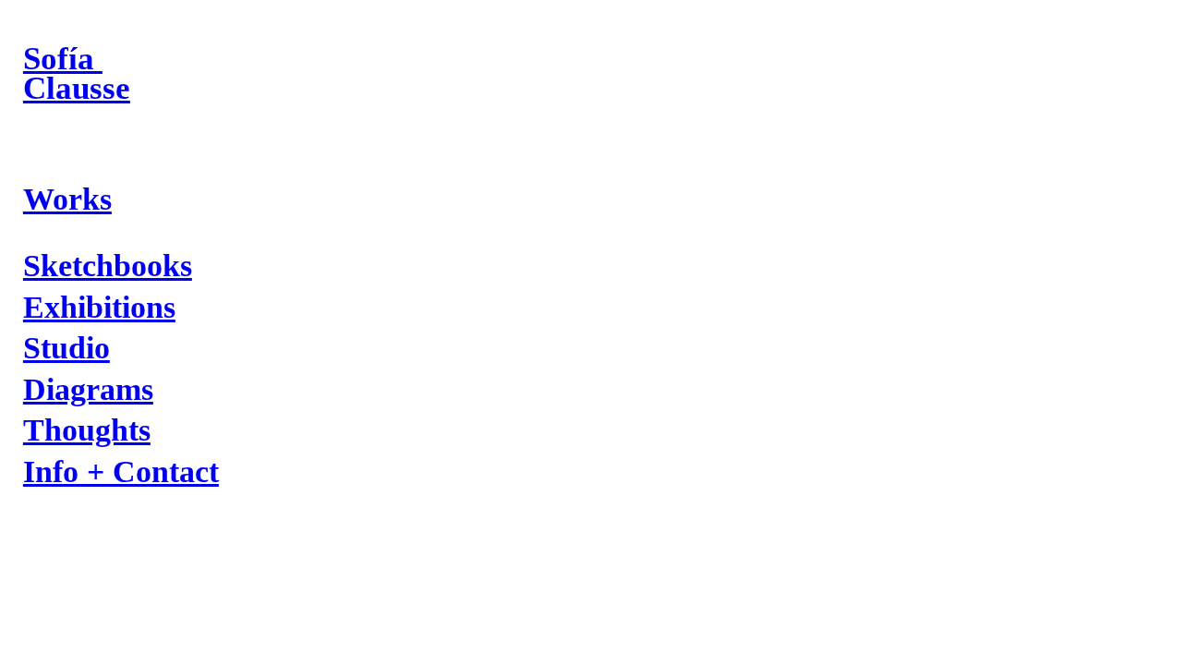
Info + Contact (121, 471)
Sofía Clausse (76, 73)
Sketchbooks (107, 265)
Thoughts (87, 430)
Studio (66, 348)
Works (67, 199)
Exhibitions (99, 307)
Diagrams (88, 389)
